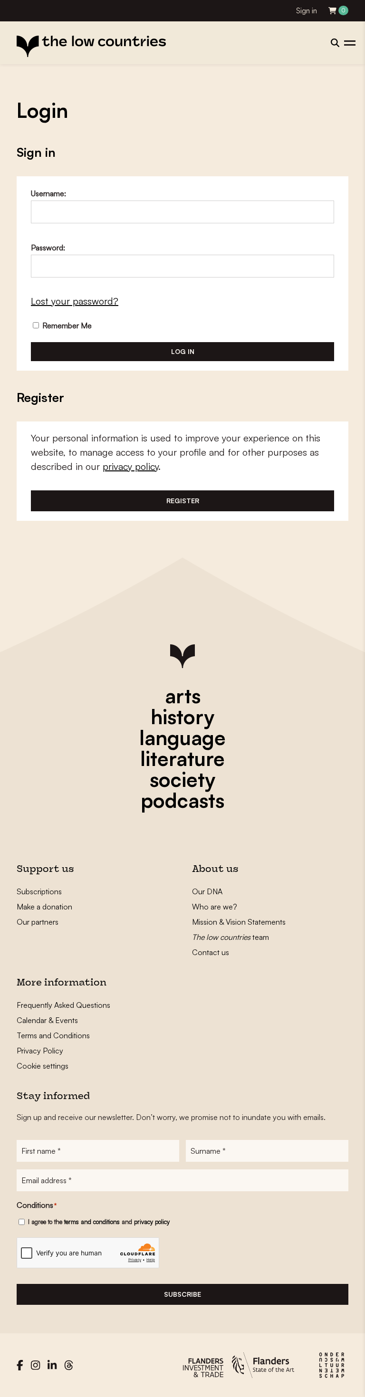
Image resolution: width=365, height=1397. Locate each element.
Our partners (37, 922)
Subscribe (182, 1294)
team (230, 937)
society (182, 779)
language (182, 737)
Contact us (210, 952)
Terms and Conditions (53, 1035)
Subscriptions (39, 891)
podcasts (182, 800)
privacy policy (130, 466)
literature (182, 758)
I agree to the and (99, 1221)
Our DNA (207, 891)
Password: (48, 247)
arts (183, 695)
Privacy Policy (40, 1050)
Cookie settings (42, 1066)
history (182, 716)
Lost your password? (74, 301)
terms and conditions (92, 1221)
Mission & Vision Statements (239, 922)
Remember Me (66, 325)
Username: (48, 193)
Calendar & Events (47, 1020)
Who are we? (214, 906)
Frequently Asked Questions (63, 1005)
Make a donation (44, 906)
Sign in (306, 10)
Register (182, 501)
